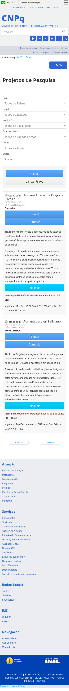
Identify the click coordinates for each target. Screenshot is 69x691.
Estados (7, 109)
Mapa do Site (52, 7)
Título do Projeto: (14, 231)
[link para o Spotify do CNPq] (59, 38)
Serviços (64, 48)
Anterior (18, 442)
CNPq (20, 57)
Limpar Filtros (34, 181)
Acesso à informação (30, 2)
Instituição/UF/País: (16, 295)
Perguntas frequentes (28, 48)
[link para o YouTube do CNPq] (33, 38)
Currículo (34, 222)
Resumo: (10, 251)
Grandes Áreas (11, 131)
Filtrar (34, 174)
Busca (6, 153)
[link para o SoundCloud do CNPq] (39, 38)
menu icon (66, 2)
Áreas (6, 142)
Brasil (10, 2)
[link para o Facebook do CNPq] (45, 38)
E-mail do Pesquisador (42, 52)
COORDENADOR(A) (15, 202)
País (5, 97)
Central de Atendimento (49, 48)
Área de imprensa (61, 52)
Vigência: (10, 306)
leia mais (34, 288)
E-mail (34, 214)
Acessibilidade (18, 7)
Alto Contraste (35, 7)
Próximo (50, 442)
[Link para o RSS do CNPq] (65, 38)
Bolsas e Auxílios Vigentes (31, 57)
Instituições (9, 120)
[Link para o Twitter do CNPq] (52, 38)
